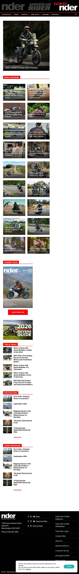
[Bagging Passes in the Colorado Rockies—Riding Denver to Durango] (7, 413)
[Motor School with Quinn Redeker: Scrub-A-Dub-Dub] (7, 375)
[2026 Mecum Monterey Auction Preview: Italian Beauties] (14, 111)
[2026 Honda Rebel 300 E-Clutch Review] (14, 207)
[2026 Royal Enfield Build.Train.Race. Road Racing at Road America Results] (14, 131)
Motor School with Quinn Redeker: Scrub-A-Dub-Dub (23, 375)
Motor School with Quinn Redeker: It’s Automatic (21, 367)
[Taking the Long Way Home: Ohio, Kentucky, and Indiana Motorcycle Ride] (14, 169)
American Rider (41, 521)
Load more (17, 437)
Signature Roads (12, 446)
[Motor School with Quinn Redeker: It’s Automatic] (7, 367)
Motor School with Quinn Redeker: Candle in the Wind (23, 350)
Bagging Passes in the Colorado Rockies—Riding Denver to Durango (22, 414)
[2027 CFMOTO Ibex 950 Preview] (26, 46)
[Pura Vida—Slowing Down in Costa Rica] (7, 398)
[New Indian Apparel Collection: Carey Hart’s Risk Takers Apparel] (38, 131)
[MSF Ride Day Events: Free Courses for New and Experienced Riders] (38, 188)
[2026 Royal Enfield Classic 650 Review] (38, 169)
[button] (76, 14)
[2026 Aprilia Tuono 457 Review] (38, 207)
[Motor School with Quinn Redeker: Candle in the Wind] (7, 350)
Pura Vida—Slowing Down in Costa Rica (21, 397)
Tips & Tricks (10, 345)
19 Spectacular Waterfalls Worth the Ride (22, 430)
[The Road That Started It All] (7, 423)
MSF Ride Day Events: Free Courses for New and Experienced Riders (23, 382)
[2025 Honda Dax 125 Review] (38, 226)
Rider (38, 517)
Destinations (10, 393)
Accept (69, 566)
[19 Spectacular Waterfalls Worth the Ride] (7, 430)
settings (28, 569)
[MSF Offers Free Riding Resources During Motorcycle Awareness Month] (7, 358)
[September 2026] (7, 406)
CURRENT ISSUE (11, 262)
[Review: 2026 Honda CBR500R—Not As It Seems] (38, 111)
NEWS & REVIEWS (11, 77)
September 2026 (20, 404)
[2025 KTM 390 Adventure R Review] (14, 245)
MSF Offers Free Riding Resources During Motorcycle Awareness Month (23, 359)
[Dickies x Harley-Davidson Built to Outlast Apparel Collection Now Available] (14, 150)
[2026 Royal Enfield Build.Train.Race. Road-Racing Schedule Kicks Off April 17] (14, 188)
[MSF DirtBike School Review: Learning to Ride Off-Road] (14, 226)
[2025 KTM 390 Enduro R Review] (38, 245)
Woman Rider (38, 526)
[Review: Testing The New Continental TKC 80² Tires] (38, 150)
